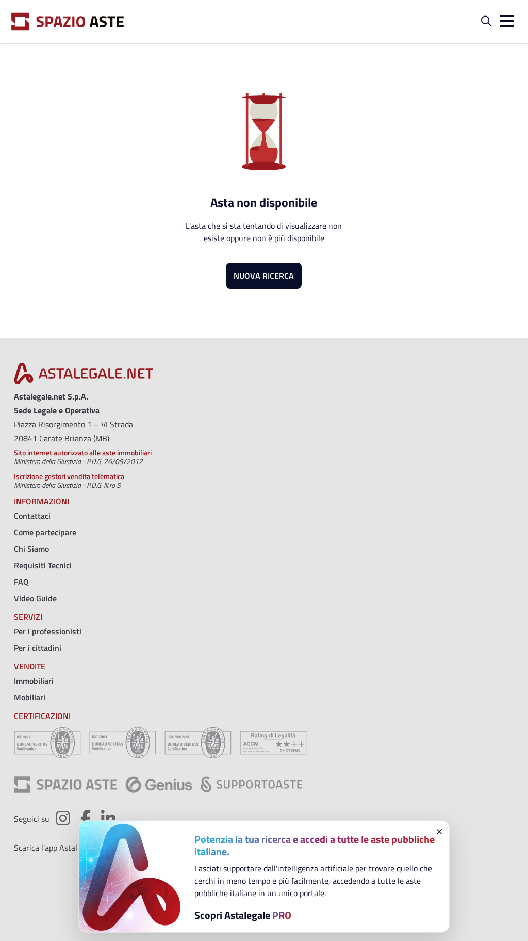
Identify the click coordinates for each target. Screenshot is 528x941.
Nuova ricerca (264, 275)
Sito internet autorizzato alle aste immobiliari (83, 452)
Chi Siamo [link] (31, 549)
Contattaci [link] (32, 515)
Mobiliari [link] (29, 697)
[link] (83, 376)
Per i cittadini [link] (37, 648)
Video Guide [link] (35, 598)
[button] (486, 21)
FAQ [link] (21, 582)
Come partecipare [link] (45, 532)
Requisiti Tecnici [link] (43, 565)
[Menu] (505, 21)
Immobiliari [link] (34, 681)
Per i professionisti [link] (47, 631)
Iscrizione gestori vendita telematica (69, 476)
